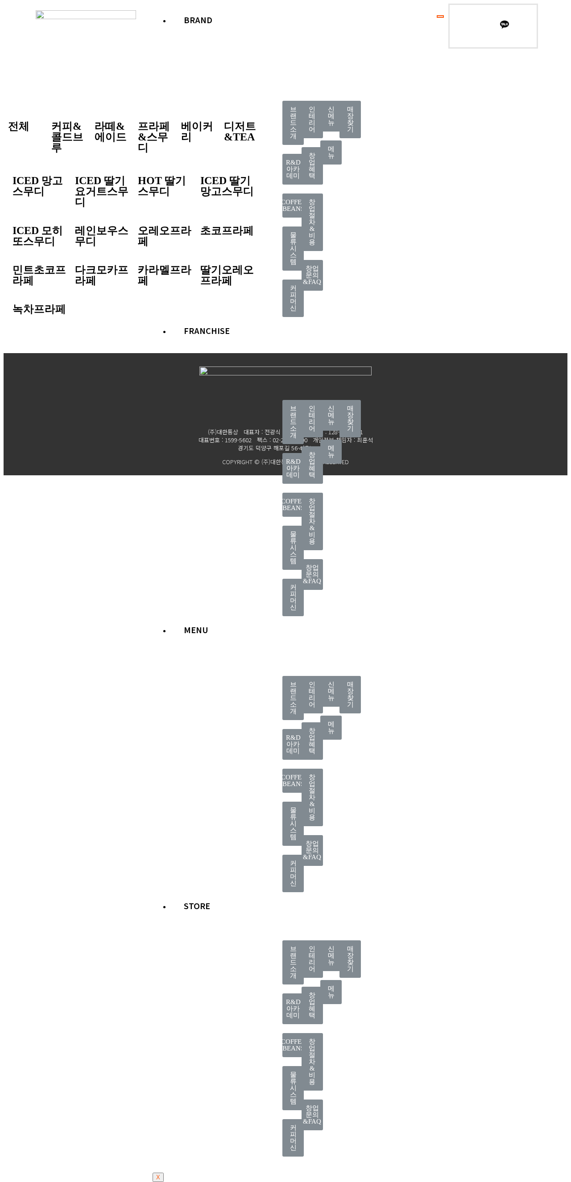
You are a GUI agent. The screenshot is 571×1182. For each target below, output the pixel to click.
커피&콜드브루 (67, 136)
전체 (18, 126)
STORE (197, 905)
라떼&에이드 (111, 131)
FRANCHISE (207, 330)
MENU (196, 629)
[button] (293, 123)
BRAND (198, 19)
